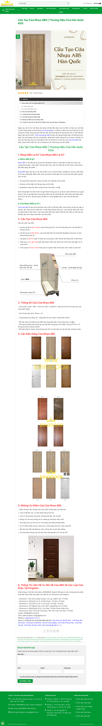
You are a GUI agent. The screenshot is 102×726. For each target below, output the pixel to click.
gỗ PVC (31, 239)
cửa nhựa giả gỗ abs (45, 641)
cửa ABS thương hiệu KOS (73, 637)
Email (43, 668)
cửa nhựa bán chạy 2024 (23, 641)
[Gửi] (68, 3)
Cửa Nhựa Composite (33, 623)
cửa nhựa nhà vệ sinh (56, 641)
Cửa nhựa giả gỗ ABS (42, 135)
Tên (19, 668)
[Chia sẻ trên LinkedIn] (57, 631)
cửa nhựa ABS (73, 140)
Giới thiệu (25, 8)
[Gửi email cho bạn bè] (51, 631)
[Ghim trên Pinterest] (54, 631)
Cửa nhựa (40, 8)
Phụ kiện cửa (76, 8)
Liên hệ (61, 12)
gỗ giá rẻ (54, 625)
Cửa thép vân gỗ (51, 8)
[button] (97, 3)
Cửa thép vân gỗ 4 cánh (32, 625)
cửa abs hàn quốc (61, 637)
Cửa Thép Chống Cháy (66, 623)
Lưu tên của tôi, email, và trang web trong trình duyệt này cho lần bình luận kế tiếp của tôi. (49, 677)
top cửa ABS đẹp (76, 641)
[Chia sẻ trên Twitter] (47, 631)
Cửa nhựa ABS (23, 207)
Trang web (67, 668)
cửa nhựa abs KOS (64, 639)
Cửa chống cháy (64, 8)
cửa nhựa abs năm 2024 (76, 639)
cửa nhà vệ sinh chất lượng (45, 639)
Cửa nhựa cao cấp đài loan (61, 620)
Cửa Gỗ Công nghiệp (49, 623)
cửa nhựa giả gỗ (47, 130)
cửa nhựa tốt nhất (67, 641)
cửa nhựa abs (55, 639)
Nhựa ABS (21, 163)
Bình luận (21, 654)
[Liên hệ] (2, 723)
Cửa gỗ (32, 8)
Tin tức (85, 8)
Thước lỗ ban (94, 8)
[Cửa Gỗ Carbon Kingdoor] (8, 3)
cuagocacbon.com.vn (32, 618)
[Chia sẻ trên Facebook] (44, 631)
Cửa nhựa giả (46, 625)
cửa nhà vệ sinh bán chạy (30, 639)
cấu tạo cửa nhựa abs (50, 637)
